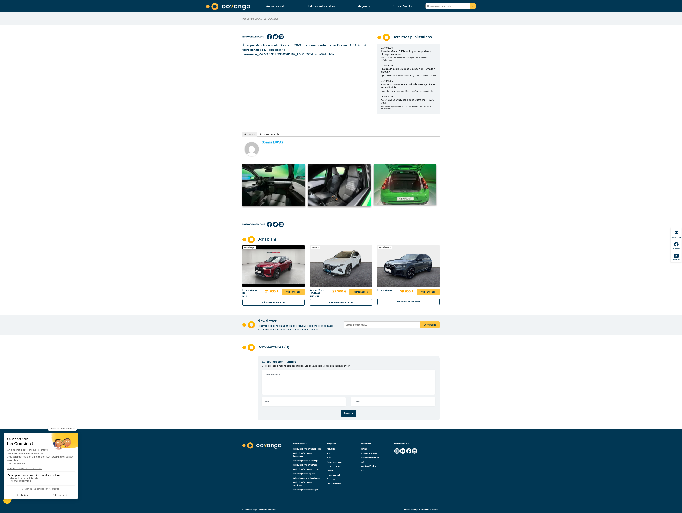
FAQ (362, 462)
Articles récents (269, 134)
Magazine (364, 6)
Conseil (330, 471)
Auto (329, 453)
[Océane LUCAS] (252, 148)
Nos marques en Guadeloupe (305, 461)
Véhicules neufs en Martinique (306, 478)
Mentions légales (368, 466)
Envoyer (348, 413)
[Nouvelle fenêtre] (397, 451)
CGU (362, 471)
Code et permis (333, 466)
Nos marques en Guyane (304, 473)
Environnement (333, 475)
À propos (250, 134)
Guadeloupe (385, 247)
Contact (364, 449)
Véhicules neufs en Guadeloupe (307, 449)
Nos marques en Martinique (305, 489)
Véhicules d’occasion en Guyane (307, 469)
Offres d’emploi (402, 6)
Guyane (315, 247)
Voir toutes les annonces (273, 302)
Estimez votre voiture (321, 6)
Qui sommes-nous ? (369, 453)
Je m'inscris (430, 324)
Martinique (249, 247)
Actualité (331, 449)
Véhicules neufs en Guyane (305, 465)
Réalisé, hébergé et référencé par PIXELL (422, 510)
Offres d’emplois (334, 484)
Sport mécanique (334, 462)
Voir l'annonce (293, 292)
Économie (331, 479)
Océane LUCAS (272, 142)
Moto (329, 457)
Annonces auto (275, 6)
